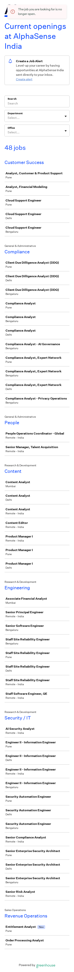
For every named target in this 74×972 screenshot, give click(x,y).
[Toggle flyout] (65, 116)
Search (12, 98)
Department (15, 113)
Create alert (24, 79)
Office (11, 128)
